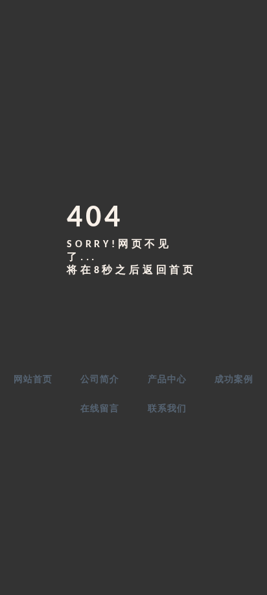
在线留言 (99, 409)
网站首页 (33, 380)
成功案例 (234, 380)
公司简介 (99, 380)
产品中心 (167, 380)
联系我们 (167, 409)
